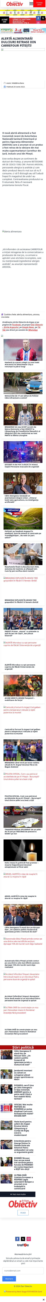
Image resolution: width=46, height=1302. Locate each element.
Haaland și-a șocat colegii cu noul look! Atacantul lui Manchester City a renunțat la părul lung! (23, 21)
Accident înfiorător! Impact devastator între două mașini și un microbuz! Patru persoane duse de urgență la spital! (22, 998)
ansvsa (36, 314)
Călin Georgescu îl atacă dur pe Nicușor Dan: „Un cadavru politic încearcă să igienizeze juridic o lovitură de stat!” (22, 929)
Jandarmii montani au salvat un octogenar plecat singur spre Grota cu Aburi (23, 1075)
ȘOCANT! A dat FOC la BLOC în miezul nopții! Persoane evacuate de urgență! (22, 465)
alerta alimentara (24, 314)
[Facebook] (17, 1239)
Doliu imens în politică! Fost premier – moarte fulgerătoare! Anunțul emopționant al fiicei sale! (22, 865)
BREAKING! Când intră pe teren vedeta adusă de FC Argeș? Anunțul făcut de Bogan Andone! (22, 765)
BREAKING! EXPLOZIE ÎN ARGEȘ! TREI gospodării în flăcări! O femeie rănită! (21, 601)
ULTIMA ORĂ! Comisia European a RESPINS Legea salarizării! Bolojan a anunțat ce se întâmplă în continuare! (24, 1182)
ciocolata (5, 317)
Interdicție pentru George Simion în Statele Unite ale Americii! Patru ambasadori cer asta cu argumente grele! (23, 1146)
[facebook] (38, 18)
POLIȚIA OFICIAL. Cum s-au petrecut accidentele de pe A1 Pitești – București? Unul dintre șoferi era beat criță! (23, 798)
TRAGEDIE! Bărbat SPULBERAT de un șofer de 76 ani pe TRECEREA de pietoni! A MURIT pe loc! (23, 831)
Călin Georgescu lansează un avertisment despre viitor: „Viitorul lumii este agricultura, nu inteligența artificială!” (21, 499)
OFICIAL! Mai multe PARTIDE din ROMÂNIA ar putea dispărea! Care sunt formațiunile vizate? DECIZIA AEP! (23, 1110)
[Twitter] (23, 1239)
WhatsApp (33, 330)
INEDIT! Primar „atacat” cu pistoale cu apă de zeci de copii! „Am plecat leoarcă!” (22, 633)
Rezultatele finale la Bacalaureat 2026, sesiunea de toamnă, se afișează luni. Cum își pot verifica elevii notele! (22, 569)
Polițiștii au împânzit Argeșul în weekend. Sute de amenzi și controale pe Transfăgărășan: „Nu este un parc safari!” (23, 534)
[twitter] (43, 18)
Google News (28, 327)
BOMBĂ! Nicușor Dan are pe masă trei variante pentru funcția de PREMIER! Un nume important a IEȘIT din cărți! (23, 1163)
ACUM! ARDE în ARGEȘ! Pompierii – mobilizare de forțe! (20, 699)
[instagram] (38, 23)
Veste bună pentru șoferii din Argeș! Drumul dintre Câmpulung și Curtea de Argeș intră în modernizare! (23, 1128)
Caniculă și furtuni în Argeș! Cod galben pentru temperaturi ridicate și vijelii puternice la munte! (22, 731)
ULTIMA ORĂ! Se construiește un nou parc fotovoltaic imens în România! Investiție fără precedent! (21, 1031)
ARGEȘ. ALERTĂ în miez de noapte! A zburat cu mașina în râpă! (20, 897)
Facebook (16, 324)
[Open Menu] (31, 3)
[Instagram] (29, 1239)
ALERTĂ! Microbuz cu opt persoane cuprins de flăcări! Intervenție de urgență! (20, 667)
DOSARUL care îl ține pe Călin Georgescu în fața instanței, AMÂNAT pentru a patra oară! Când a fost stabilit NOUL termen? (24, 1092)
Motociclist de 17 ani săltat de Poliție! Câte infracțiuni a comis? (21, 397)
